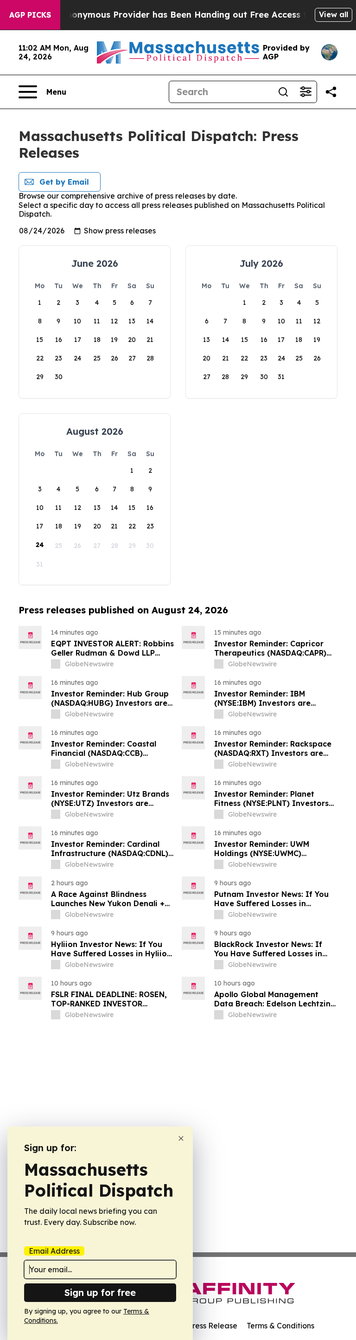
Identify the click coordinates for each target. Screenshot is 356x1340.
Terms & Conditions (280, 1325)
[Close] (181, 1138)
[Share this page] (330, 92)
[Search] (283, 92)
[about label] (55, 664)
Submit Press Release (199, 1325)
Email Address (54, 1251)
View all (333, 14)
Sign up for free (100, 1292)
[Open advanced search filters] (305, 92)
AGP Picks (30, 14)
